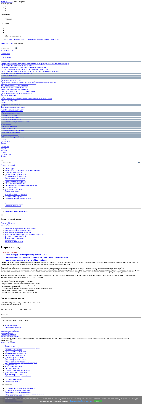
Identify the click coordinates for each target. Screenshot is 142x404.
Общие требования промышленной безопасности (18, 84)
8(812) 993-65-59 (6, 2)
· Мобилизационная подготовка (11, 132)
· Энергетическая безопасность (10, 105)
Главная (3, 223)
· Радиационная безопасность (10, 113)
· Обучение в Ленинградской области (13, 137)
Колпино (4, 152)
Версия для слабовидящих (10, 336)
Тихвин (4, 156)
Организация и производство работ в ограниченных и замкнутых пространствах (30, 71)
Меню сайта (5, 225)
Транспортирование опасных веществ (14, 86)
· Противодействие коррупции (10, 117)
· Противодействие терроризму (11, 119)
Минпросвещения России (10, 331)
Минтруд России (7, 333)
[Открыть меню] (1, 160)
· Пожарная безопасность (9, 75)
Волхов (3, 139)
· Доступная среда (6, 124)
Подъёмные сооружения (9, 100)
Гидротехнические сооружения (12, 97)
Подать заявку (6, 57)
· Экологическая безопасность (10, 115)
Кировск (4, 150)
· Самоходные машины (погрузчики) (12, 130)
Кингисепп (5, 147)
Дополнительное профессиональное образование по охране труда (24, 69)
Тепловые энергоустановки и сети (13, 107)
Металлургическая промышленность (14, 87)
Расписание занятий (8, 165)
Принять (97, 401)
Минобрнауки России (8, 335)
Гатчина (4, 145)
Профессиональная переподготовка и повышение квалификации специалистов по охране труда (35, 64)
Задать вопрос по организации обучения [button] (13, 326)
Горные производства (8, 95)
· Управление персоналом (9, 126)
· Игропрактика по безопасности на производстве (16, 73)
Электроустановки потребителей (12, 109)
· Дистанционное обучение (9, 135)
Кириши (4, 148)
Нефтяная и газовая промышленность (14, 89)
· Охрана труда (5, 61)
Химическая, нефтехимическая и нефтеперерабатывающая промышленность (28, 82)
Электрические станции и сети (12, 111)
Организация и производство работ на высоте (17, 65)
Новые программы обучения (11, 80)
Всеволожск (5, 141)
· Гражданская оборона (8, 128)
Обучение (11, 223)
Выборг (4, 143)
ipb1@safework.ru (7, 50)
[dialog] (71, 217)
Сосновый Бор (6, 154)
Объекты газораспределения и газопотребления (18, 91)
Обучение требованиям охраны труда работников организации (23, 67)
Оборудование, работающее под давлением (16, 93)
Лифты (3, 102)
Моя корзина (5, 54)
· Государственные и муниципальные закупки (15, 122)
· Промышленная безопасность (10, 78)
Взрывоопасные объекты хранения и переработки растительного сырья (26, 99)
